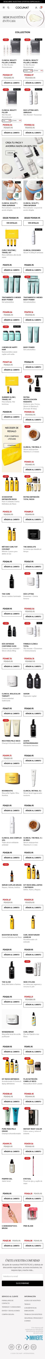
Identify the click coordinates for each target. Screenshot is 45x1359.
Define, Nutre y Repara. (32, 890)
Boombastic (7, 791)
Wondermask (8, 1032)
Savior (26, 694)
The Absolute (29, 547)
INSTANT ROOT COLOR (32, 1129)
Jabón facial (6, 1181)
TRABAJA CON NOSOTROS (33, 1314)
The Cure (6, 594)
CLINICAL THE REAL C (32, 447)
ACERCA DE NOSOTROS (32, 1300)
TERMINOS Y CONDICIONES (11, 1307)
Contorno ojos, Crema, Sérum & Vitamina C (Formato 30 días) (31, 406)
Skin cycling (29, 982)
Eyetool (27, 1179)
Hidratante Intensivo (30, 745)
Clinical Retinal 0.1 (32, 791)
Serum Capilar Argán (11, 885)
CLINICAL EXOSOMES (32, 250)
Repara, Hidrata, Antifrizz (11, 887)
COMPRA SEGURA (8, 1314)
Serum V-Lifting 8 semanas (33, 252)
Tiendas (27, 1304)
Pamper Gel (7, 1179)
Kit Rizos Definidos (10, 1079)
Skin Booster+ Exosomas (32, 115)
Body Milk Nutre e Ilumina (11, 984)
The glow (6, 982)
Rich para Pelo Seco (11, 741)
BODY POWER (28, 347)
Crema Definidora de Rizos (12, 937)
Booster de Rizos (10, 935)
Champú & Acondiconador (11, 743)
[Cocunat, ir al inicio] (23, 8)
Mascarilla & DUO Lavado (32, 1084)
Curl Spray (28, 1032)
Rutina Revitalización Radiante (30, 399)
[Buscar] (8, 7)
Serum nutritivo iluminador (11, 596)
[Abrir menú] (3, 7)
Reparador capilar (30, 696)
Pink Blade (28, 1226)
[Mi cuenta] (36, 7)
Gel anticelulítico (8, 302)
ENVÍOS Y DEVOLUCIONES (11, 1311)
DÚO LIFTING (28, 594)
